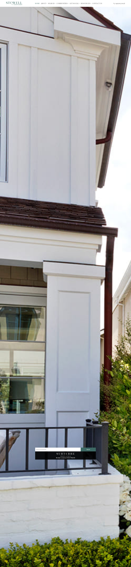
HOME (37, 3)
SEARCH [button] (51, 3)
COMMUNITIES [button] (62, 3)
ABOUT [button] (43, 3)
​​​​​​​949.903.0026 (120, 3)
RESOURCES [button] (85, 3)
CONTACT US (97, 3)
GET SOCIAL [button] (74, 3)
